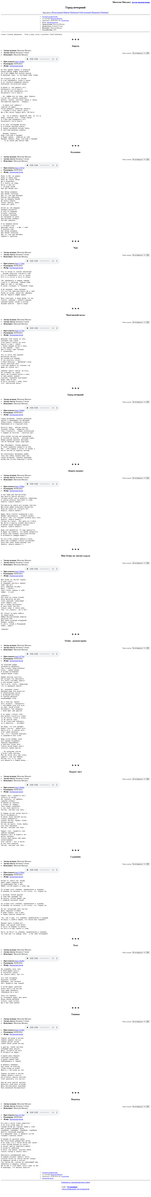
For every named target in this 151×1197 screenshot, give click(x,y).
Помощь (104, 12)
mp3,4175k (19, 1115)
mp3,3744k (19, 1030)
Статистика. (65, 20)
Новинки (95, 12)
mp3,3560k (19, 410)
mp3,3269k (19, 62)
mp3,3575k (19, 656)
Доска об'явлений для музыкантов (75, 1189)
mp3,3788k (19, 486)
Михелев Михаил (56, 18)
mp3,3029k (19, 961)
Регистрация (57, 12)
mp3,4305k (19, 571)
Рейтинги (75, 12)
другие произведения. (141, 2)
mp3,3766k (19, 872)
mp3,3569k (19, 787)
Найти (66, 12)
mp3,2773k (19, 331)
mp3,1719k (19, 263)
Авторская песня (52, 22)
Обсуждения (85, 12)
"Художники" (72, 1187)
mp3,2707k (19, 168)
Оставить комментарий (49, 16)
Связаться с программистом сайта (75, 1182)
